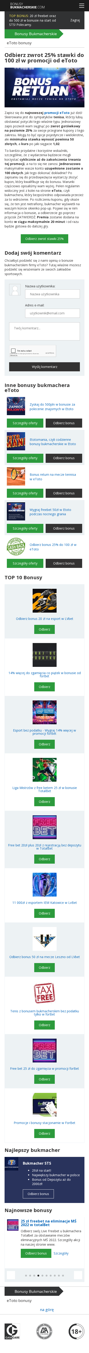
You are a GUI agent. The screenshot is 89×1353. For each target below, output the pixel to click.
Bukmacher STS (37, 1163)
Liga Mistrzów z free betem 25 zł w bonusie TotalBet (44, 789)
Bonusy (27, 5)
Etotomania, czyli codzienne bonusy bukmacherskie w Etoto (53, 441)
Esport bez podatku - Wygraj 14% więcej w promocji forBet (44, 732)
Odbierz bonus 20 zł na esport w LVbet (44, 618)
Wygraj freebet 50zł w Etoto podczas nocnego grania (50, 512)
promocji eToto (57, 113)
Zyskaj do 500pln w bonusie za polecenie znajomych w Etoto (52, 406)
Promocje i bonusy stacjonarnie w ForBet (44, 1122)
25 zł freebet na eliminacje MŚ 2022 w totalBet (48, 1223)
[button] (11, 1275)
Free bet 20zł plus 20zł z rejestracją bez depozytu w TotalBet (44, 847)
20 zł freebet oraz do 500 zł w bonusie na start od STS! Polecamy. (32, 20)
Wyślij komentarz (44, 367)
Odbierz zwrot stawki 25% (44, 239)
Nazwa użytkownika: (40, 286)
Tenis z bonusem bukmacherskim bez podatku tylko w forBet (44, 1013)
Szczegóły (61, 1253)
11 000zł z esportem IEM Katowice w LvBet (44, 902)
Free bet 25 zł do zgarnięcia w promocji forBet (44, 1068)
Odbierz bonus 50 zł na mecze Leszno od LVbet (44, 957)
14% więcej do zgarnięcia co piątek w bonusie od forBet (44, 674)
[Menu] (81, 5)
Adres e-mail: (34, 305)
